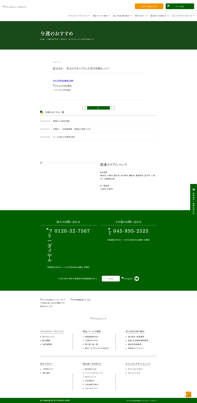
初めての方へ (140, 15)
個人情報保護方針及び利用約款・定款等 (55, 400)
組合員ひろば (90, 369)
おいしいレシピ (134, 372)
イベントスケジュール (94, 372)
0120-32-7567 (72, 231)
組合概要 (46, 340)
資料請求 (46, 372)
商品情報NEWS (91, 336)
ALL (98, 108)
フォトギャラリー (91, 388)
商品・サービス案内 (100, 15)
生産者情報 (47, 344)
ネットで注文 (180, 6)
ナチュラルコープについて (78, 15)
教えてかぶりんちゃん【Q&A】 (97, 348)
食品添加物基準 (134, 344)
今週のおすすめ (91, 340)
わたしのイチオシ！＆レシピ (182, 15)
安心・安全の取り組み (121, 15)
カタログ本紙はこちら (149, 6)
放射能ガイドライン (136, 348)
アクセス (111, 278)
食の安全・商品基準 (136, 336)
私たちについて (48, 336)
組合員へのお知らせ (158, 15)
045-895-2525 (131, 231)
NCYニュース (90, 376)
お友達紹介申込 (91, 384)
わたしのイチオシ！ (135, 369)
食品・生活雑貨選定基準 (138, 340)
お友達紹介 (90, 380)
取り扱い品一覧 (91, 344)
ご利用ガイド (47, 369)
